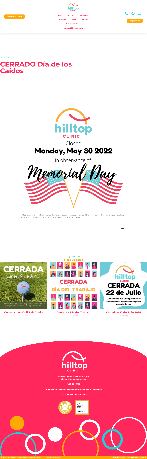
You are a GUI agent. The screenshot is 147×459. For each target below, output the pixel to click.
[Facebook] (133, 13)
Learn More (23, 316)
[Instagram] (139, 13)
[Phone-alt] (126, 13)
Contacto (84, 19)
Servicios (62, 19)
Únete (73, 19)
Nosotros (70, 15)
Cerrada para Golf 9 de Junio (23, 312)
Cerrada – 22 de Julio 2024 (123, 312)
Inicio (60, 15)
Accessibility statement (73, 28)
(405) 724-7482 (73, 384)
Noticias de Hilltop (73, 24)
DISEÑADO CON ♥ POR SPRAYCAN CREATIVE (129, 457)
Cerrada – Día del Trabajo (73, 312)
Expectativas (84, 15)
